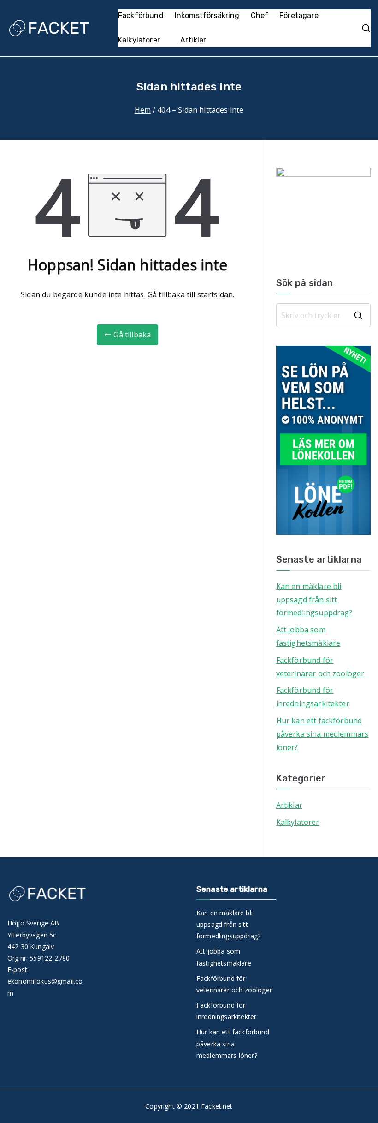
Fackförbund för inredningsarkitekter (312, 697)
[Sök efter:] (323, 315)
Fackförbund (141, 15)
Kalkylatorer (139, 40)
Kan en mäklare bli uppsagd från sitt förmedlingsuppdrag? (314, 599)
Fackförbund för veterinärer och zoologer (320, 667)
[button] (164, 40)
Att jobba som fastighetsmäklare (308, 636)
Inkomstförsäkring (207, 15)
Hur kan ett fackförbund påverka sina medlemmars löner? (322, 733)
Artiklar (193, 40)
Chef (260, 15)
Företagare (299, 15)
